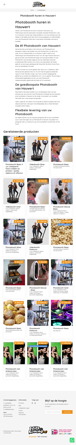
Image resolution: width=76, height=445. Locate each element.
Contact (21, 410)
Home (32, 10)
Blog (20, 405)
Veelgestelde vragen (24, 408)
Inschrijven (67, 412)
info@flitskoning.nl (9, 409)
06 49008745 (8, 403)
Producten (21, 403)
